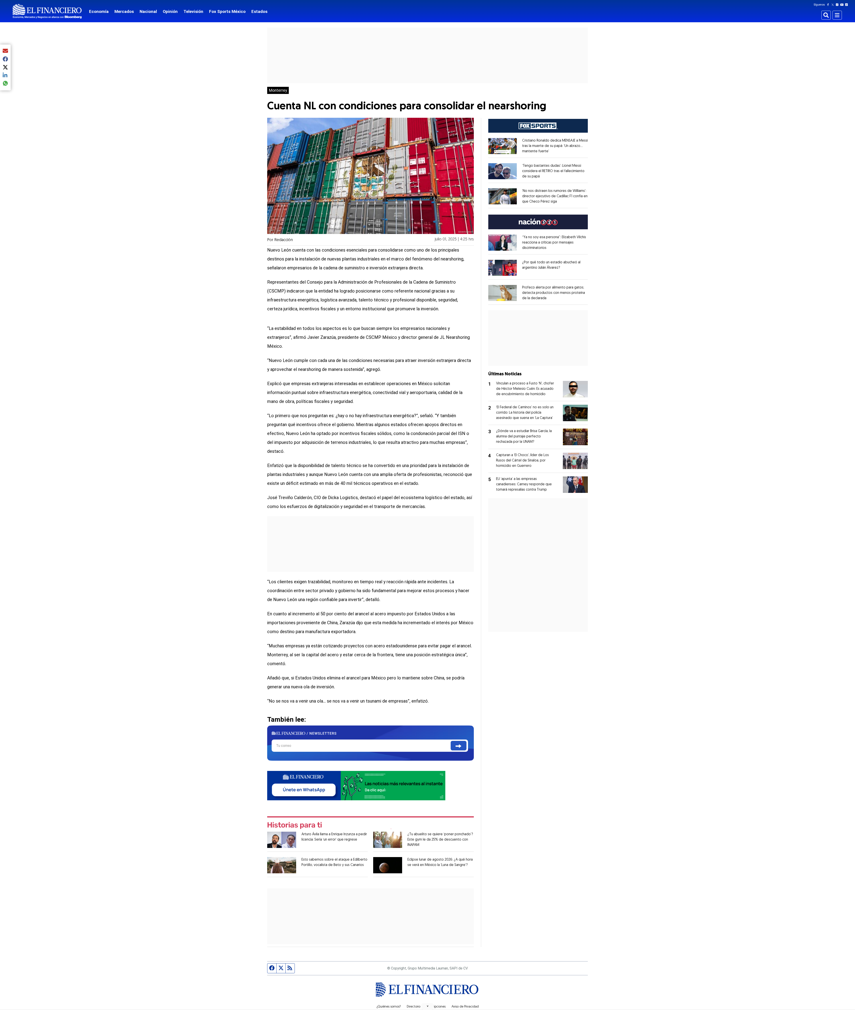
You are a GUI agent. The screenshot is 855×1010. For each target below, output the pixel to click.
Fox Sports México (227, 11)
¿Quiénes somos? (389, 1006)
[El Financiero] (47, 11)
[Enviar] (458, 745)
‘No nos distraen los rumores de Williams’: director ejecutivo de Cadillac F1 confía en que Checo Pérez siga (555, 196)
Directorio (413, 1006)
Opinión (170, 11)
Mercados (124, 11)
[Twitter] (833, 5)
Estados (259, 11)
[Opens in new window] (502, 146)
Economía (99, 11)
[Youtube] (842, 5)
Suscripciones (436, 1006)
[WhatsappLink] (356, 785)
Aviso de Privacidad (465, 1006)
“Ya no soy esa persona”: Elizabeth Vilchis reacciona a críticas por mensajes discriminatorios (554, 243)
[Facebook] (829, 5)
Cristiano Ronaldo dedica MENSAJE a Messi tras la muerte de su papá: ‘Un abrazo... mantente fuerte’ (555, 146)
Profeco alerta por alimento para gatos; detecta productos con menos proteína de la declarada (553, 293)
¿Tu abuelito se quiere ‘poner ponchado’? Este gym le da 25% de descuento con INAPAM (440, 840)
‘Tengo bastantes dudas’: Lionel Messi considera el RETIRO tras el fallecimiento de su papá (553, 171)
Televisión (193, 11)
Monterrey (278, 90)
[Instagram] (838, 5)
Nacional (148, 11)
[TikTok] (847, 5)
